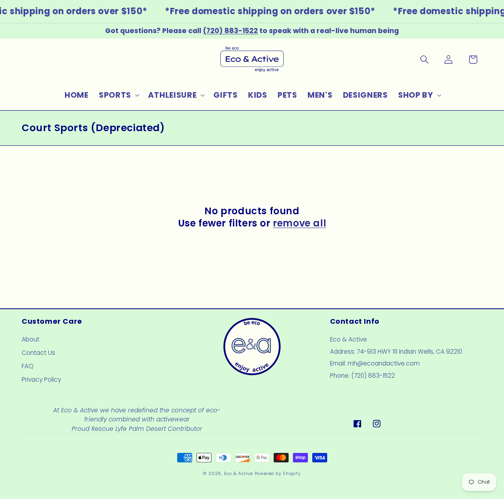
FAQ (27, 366)
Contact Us (38, 353)
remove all (299, 223)
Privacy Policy (41, 379)
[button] (118, 95)
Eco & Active (238, 473)
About (30, 339)
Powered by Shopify (278, 473)
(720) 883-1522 (230, 30)
